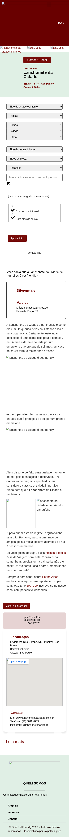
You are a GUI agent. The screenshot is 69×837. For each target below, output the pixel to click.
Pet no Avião (50, 577)
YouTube (32, 585)
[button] (49, 4)
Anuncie (13, 805)
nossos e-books (56, 552)
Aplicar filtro (17, 238)
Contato (12, 819)
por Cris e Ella (32, 617)
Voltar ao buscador (16, 606)
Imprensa (13, 812)
